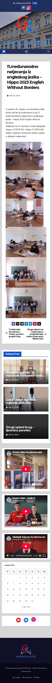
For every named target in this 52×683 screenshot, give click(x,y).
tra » (28, 607)
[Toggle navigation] (26, 51)
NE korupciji (27, 677)
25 (38, 595)
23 (26, 595)
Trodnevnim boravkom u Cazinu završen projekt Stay (16, 333)
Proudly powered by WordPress (18, 668)
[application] (26, 546)
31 (32, 601)
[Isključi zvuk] (40, 555)
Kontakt (36, 677)
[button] (48, 51)
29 (20, 601)
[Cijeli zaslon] (44, 555)
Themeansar (26, 671)
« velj (24, 607)
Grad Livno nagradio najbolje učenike (21, 401)
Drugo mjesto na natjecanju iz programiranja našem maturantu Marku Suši (34, 334)
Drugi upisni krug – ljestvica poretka (20, 428)
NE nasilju (16, 677)
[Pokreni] (8, 555)
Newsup (41, 668)
